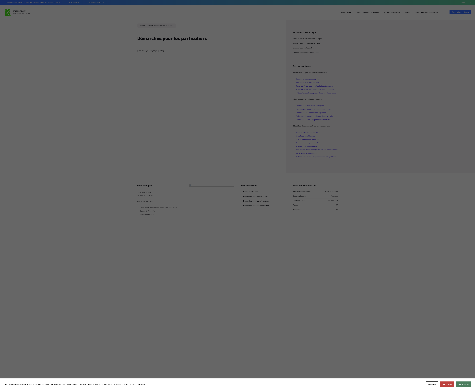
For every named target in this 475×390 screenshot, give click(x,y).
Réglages (432, 384)
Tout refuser (447, 384)
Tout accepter (463, 384)
